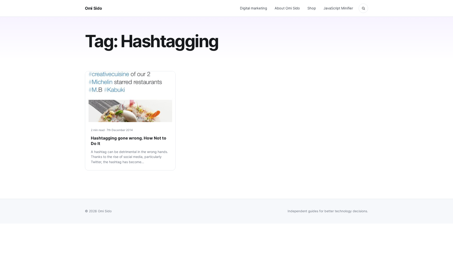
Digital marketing (253, 8)
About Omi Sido (287, 8)
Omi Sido (93, 8)
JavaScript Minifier (338, 8)
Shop (311, 8)
